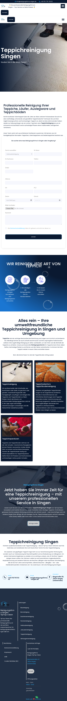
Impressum (8, 652)
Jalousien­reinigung (27, 630)
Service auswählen (10, 150)
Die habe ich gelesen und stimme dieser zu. (29, 228)
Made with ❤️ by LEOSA (33, 699)
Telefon (36, 159)
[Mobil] (5, 577)
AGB (5, 657)
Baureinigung (25, 608)
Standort (56, 574)
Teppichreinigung (26, 634)
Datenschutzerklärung (17, 228)
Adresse (7, 179)
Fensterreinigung (26, 621)
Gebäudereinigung (27, 625)
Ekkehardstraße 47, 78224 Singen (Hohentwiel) (33, 661)
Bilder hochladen (10, 205)
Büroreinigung (25, 612)
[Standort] (49, 577)
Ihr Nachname (9, 159)
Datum (7, 196)
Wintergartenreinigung (28, 639)
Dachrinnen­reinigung (27, 616)
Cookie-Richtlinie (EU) (11, 661)
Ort (6, 188)
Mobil (9, 575)
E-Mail (7, 168)
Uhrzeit (36, 196)
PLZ (35, 188)
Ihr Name (36, 150)
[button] (63, 6)
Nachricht (8, 213)
